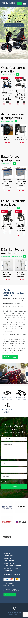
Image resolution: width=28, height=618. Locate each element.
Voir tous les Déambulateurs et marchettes (11, 256)
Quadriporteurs (8, 555)
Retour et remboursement (11, 568)
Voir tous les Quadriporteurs (8, 74)
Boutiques (7, 553)
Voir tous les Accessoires (7, 121)
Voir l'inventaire (10, 357)
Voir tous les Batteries (6, 163)
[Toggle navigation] (24, 3)
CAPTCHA (4, 481)
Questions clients (9, 560)
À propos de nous (9, 563)
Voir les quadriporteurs (14, 25)
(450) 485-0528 (9, 594)
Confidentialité (8, 570)
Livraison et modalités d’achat (12, 565)
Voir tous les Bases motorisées (8, 207)
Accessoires (7, 558)
